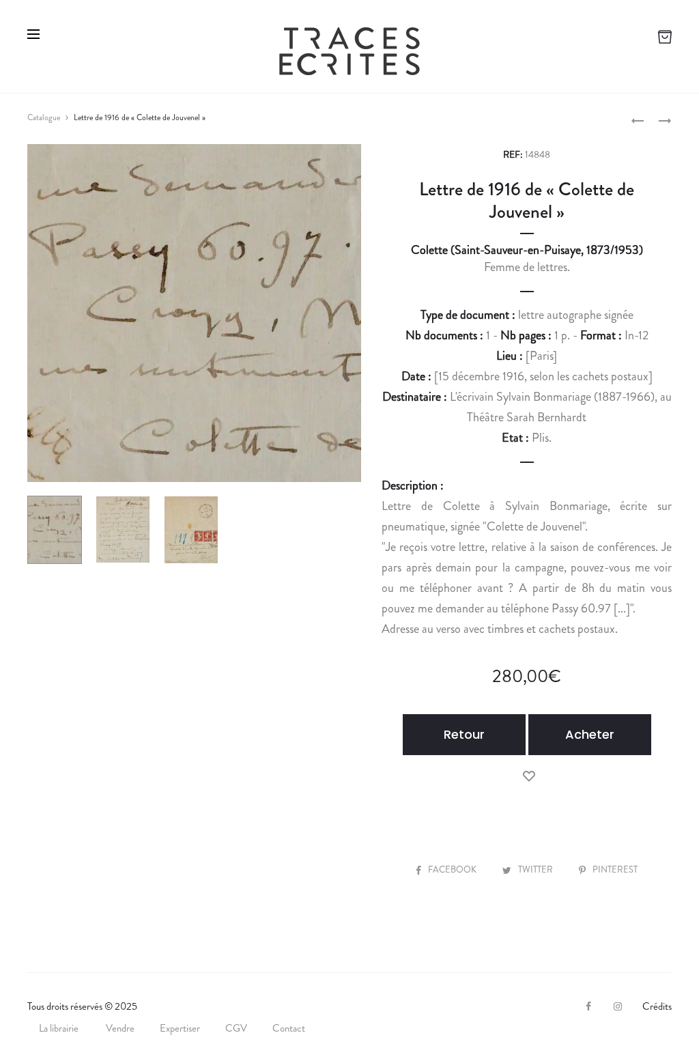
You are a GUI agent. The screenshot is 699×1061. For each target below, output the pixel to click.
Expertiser (180, 1028)
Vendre (120, 1028)
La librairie (60, 1028)
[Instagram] (618, 1006)
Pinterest (615, 869)
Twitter (536, 869)
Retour (464, 734)
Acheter (589, 734)
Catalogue (43, 117)
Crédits (657, 1006)
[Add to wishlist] (529, 775)
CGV (236, 1028)
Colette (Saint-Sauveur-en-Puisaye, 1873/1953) (527, 250)
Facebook (453, 869)
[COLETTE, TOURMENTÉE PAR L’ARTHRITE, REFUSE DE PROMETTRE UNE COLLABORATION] (637, 119)
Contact (288, 1028)
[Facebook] (588, 1006)
